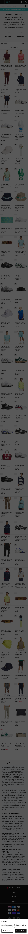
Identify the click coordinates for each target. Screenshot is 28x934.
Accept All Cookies (20, 930)
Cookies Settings (7, 930)
